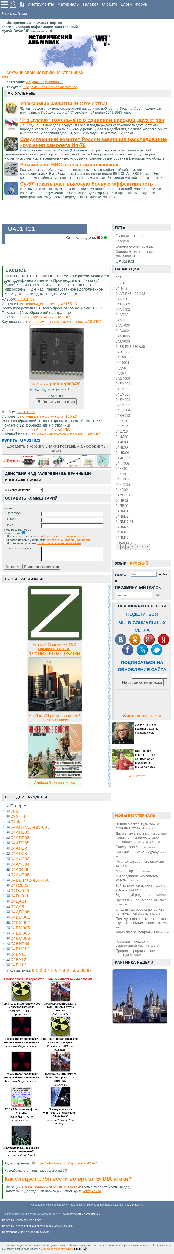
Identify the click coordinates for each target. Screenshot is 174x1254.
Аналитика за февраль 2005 (143, 934)
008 (118, 278)
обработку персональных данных (64, 536)
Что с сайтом (14, 13)
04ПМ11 (122, 511)
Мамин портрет (134, 871)
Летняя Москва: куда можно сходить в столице (137, 826)
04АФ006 (123, 341)
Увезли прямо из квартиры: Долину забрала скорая (146, 728)
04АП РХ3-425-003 (130, 293)
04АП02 (122, 315)
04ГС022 (122, 352)
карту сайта (92, 1191)
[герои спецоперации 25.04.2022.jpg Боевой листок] (55, 777)
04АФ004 (123, 331)
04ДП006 (123, 378)
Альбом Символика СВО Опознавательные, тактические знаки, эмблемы (54, 648)
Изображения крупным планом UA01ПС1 (65, 321)
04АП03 (122, 320)
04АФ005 (123, 336)
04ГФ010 (123, 357)
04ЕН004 (123, 410)
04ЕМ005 (123, 394)
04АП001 (123, 299)
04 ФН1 (121, 288)
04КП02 (122, 490)
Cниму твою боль (135, 847)
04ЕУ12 (122, 426)
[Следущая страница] (109, 686)
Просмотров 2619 (56, 389)
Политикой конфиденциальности (22, 1220)
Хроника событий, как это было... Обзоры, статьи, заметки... (60, 1007)
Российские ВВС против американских (69, 164)
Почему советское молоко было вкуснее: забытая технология (142, 922)
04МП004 (123, 495)
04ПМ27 (122, 537)
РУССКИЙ (139, 563)
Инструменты (41, 4)
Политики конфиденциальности (68, 540)
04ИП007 (123, 458)
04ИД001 (123, 437)
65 (76, 970)
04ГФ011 (122, 362)
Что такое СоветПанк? (21, 1155)
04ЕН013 (123, 415)
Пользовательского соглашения (59, 543)
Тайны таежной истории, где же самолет (140, 887)
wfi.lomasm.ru (135, 1204)
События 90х (60, 1014)
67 (89, 970)
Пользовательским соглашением (80, 1214)
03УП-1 (121, 283)
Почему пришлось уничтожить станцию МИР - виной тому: (60, 1113)
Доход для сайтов (137, 775)
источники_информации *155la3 (48, 304)
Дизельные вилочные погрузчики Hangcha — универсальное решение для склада (141, 837)
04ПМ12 (122, 516)
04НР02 (122, 500)
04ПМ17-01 (124, 521)
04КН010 (123, 474)
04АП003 (123, 304)
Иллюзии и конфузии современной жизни (138, 943)
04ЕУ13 (122, 431)
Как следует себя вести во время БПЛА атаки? (68, 1179)
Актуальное (35, 82)
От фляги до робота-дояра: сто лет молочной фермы (140, 911)
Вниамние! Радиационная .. (21, 1046)
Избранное (54, 82)
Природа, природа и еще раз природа (138, 953)
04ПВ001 (123, 506)
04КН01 (122, 468)
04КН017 (123, 479)
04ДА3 (121, 373)
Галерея (91, 4)
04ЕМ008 (123, 405)
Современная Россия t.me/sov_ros (50, 87)
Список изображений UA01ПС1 (44, 317)
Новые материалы (136, 815)
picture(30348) (56, 383)
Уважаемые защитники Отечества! (63, 103)
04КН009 (123, 463)
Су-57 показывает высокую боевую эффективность (86, 184)
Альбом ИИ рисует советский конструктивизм (54, 718)
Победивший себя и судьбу (142, 854)
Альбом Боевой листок (54, 782)
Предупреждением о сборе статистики (25, 1231)
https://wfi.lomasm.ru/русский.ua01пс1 (66, 1163)
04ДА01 (122, 368)
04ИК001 (123, 442)
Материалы (68, 4)
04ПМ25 (122, 527)
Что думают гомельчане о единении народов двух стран (92, 120)
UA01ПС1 (26, 299)
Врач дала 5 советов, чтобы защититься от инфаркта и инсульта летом (145, 758)
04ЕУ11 (122, 421)
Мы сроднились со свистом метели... (137, 878)
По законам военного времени (140, 863)
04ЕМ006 (123, 400)
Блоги (126, 4)
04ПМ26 (122, 532)
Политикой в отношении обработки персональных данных (37, 1226)
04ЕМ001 (123, 384)
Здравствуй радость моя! (142, 895)
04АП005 (123, 309)
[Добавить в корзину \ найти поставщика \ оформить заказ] (56, 461)
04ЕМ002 (123, 389)
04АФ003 (123, 325)
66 (83, 970)
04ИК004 (123, 447)
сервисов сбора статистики (58, 1249)
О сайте (109, 4)
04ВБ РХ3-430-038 (130, 346)
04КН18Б (123, 484)
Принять (79, 1248)
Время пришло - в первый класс (141, 902)
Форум (141, 4)
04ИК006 (123, 453)
